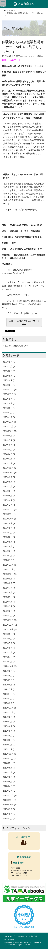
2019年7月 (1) (9, 680)
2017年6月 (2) (9, 777)
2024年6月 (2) (9, 445)
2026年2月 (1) (9, 385)
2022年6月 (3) (9, 537)
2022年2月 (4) (9, 556)
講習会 (40, 56)
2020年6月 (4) (9, 648)
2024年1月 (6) (9, 463)
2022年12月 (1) (10, 509)
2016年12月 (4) (10, 795)
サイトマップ (9, 936)
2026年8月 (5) (9, 362)
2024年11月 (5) (9, 426)
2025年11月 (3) (9, 394)
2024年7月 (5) (9, 440)
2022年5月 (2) (9, 542)
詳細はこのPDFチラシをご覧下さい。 (24, 322)
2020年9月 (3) (9, 634)
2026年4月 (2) (9, 380)
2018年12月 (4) (10, 708)
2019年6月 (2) (9, 685)
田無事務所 (18, 862)
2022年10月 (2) (10, 519)
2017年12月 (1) (10, 754)
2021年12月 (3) (10, 565)
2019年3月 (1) (9, 698)
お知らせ (15, 29)
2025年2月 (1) (9, 413)
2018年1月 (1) (9, 749)
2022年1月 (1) (9, 560)
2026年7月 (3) (9, 366)
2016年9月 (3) (9, 809)
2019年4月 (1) (9, 694)
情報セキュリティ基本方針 (27, 936)
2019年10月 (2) (10, 666)
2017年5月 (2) (9, 782)
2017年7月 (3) (9, 772)
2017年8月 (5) (9, 768)
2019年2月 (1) (9, 703)
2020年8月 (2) (9, 639)
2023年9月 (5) (9, 477)
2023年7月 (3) (9, 486)
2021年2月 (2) (9, 611)
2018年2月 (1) (9, 745)
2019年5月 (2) (9, 689)
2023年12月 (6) (10, 468)
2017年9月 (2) (9, 763)
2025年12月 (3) (10, 389)
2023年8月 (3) (9, 482)
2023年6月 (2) (9, 491)
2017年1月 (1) (9, 791)
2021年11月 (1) (9, 569)
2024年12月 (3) (10, 422)
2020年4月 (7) (9, 657)
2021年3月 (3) (9, 606)
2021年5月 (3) (9, 597)
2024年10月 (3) (10, 431)
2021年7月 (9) (9, 588)
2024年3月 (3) (9, 459)
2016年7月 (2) (9, 818)
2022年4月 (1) (9, 546)
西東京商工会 (26, 3)
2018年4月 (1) (9, 735)
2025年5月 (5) (9, 399)
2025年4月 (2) (9, 403)
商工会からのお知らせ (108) (15, 346)
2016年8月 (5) (9, 814)
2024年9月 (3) (9, 436)
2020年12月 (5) (10, 620)
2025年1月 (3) (9, 417)
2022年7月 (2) (9, 533)
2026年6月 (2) (9, 371)
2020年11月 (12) (10, 625)
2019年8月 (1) (9, 675)
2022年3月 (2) (9, 551)
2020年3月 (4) (9, 662)
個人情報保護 (9, 940)
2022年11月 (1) (9, 514)
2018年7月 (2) (9, 722)
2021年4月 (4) (9, 602)
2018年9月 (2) (9, 717)
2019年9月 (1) (9, 671)
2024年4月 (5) (9, 454)
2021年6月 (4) (9, 592)
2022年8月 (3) (9, 528)
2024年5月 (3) (9, 449)
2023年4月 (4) (9, 500)
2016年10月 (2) (10, 805)
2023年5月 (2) (9, 496)
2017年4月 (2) (9, 786)
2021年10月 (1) (10, 574)
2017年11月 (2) (9, 758)
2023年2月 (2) (9, 505)
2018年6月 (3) (9, 726)
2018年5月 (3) (9, 731)
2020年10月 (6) (10, 629)
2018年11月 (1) (9, 712)
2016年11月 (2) (9, 800)
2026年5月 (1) (9, 376)
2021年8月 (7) (9, 583)
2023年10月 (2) (10, 473)
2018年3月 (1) (9, 740)
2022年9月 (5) (9, 523)
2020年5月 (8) (9, 652)
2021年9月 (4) (9, 579)
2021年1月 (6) (9, 615)
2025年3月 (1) (9, 408)
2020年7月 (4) (9, 643)
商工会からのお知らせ (26, 56)
